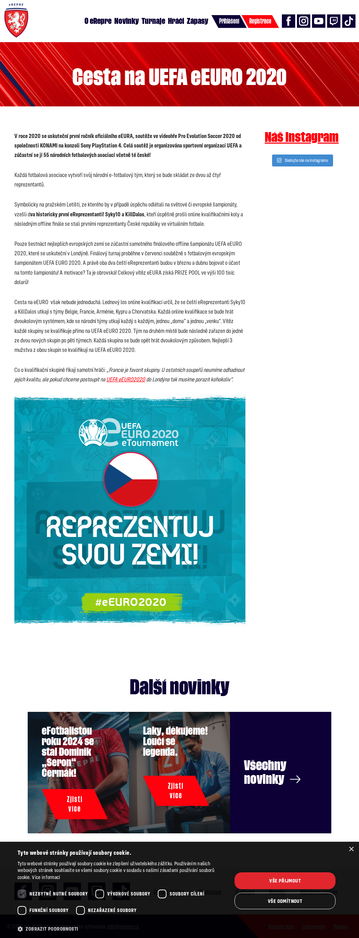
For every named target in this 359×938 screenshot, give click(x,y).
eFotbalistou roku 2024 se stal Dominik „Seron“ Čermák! (68, 752)
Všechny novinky (265, 772)
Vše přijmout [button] (285, 880)
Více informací (46, 877)
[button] (122, 929)
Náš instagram (302, 137)
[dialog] (179, 890)
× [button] (351, 849)
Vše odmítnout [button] (285, 901)
